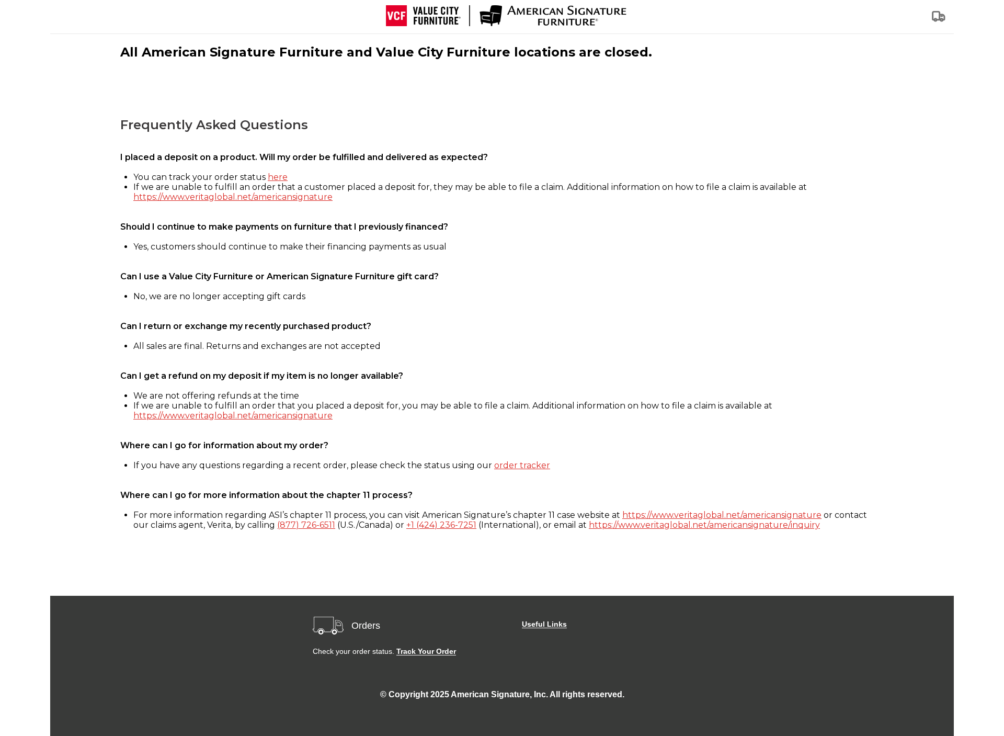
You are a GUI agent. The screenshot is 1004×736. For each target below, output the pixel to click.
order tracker (522, 465)
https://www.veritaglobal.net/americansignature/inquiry (704, 525)
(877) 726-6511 (306, 525)
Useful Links (544, 624)
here (278, 177)
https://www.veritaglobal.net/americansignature (233, 197)
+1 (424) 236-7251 (441, 525)
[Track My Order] (939, 20)
